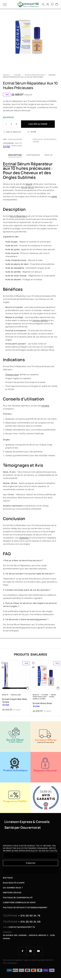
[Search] (43, 4)
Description (15, 155)
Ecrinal (9, 163)
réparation (24, 537)
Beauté (18, 143)
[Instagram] (30, 951)
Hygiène (17, 75)
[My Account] (47, 4)
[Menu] (5, 4)
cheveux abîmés (40, 320)
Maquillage (16, 695)
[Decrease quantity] (5, 124)
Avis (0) (49, 155)
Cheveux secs (12, 374)
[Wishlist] (52, 4)
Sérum (31, 187)
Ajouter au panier (37, 124)
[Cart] (56, 4)
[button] (27, 688)
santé (54, 196)
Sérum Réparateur (18, 216)
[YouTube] (38, 951)
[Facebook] (23, 951)
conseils (45, 405)
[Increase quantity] (17, 124)
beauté (29, 184)
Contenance (33, 155)
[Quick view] (2, 667)
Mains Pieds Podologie (35, 75)
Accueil (6, 75)
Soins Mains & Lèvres (43, 698)
